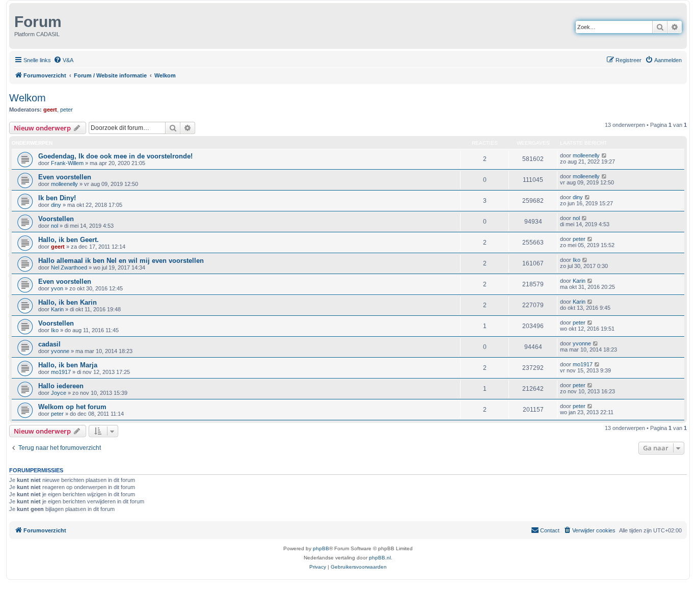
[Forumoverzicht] (13, 19)
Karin (579, 281)
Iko (576, 260)
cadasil (49, 344)
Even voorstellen (64, 177)
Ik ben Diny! (57, 198)
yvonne (60, 351)
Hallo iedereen (61, 386)
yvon (57, 288)
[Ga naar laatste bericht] (604, 155)
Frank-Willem (67, 163)
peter (66, 109)
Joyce (58, 393)
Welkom (27, 97)
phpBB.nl (380, 557)
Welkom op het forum (72, 407)
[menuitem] (63, 60)
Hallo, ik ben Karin (67, 302)
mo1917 (61, 372)
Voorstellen (56, 219)
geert (50, 109)
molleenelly (586, 155)
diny (56, 205)
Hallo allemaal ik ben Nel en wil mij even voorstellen (121, 260)
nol (54, 226)
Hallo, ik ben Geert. (68, 240)
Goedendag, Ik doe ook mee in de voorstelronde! (115, 156)
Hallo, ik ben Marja (67, 365)
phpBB (321, 548)
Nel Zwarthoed (69, 267)
